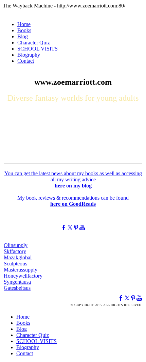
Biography (28, 55)
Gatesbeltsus (17, 288)
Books (24, 30)
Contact (25, 61)
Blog (22, 36)
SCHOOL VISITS (37, 49)
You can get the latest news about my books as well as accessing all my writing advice (73, 179)
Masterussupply (20, 270)
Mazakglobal (18, 257)
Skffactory (15, 251)
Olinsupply (16, 245)
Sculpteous (15, 263)
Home (24, 24)
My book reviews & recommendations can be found (73, 201)
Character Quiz (33, 42)
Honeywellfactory (23, 276)
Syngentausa (17, 282)
